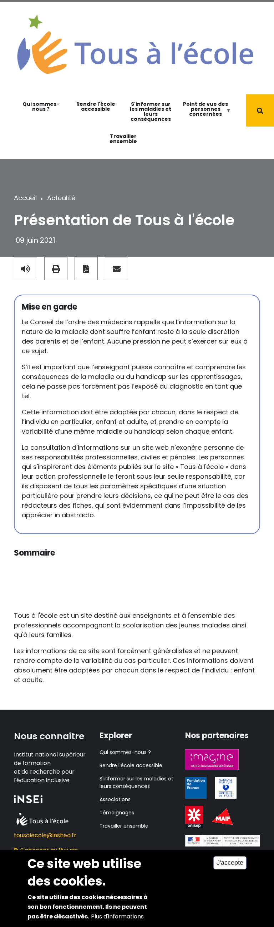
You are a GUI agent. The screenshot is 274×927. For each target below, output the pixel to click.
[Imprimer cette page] (55, 268)
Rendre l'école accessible (95, 106)
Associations (115, 799)
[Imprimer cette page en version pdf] (86, 268)
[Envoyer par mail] (116, 268)
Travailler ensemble (123, 139)
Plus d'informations (117, 916)
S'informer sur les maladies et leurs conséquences (150, 111)
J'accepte (230, 862)
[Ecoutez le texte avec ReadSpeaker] (25, 268)
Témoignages (117, 812)
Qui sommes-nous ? (40, 106)
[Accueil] (135, 43)
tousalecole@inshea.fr (45, 835)
